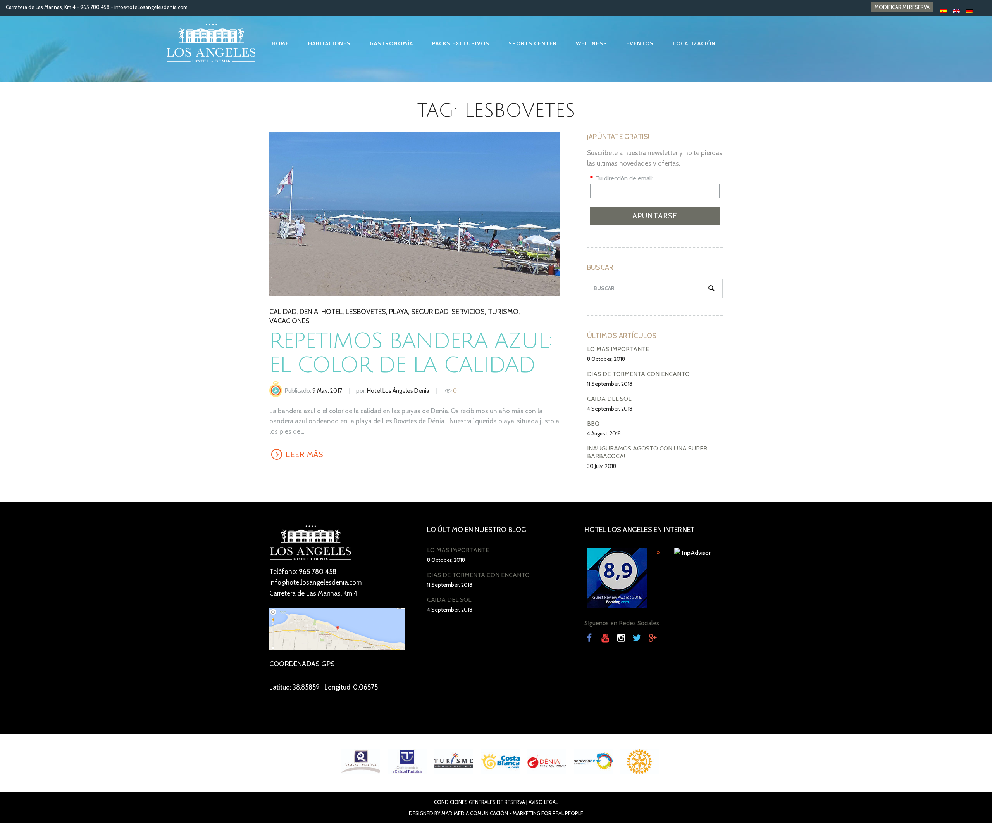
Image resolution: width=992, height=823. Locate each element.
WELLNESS (591, 43)
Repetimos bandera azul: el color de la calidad (410, 353)
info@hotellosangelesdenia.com (151, 7)
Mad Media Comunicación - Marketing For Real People (512, 813)
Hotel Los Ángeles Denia (398, 390)
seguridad (429, 311)
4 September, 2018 (609, 408)
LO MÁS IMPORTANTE (618, 349)
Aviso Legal (543, 802)
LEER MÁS (414, 213)
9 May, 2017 (327, 390)
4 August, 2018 (604, 433)
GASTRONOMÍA (391, 43)
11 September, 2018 (609, 383)
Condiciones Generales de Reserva (479, 802)
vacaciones (289, 321)
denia (309, 311)
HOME (280, 43)
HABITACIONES (329, 43)
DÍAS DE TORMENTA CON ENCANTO (638, 374)
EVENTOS (640, 43)
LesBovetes (366, 311)
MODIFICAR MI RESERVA (902, 7)
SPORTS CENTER (532, 43)
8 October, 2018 (606, 358)
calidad (282, 311)
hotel (332, 311)
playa (398, 311)
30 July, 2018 (601, 466)
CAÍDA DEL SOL (609, 398)
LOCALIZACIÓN (694, 43)
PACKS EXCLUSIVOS (460, 43)
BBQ (593, 423)
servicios (468, 311)
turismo (503, 311)
